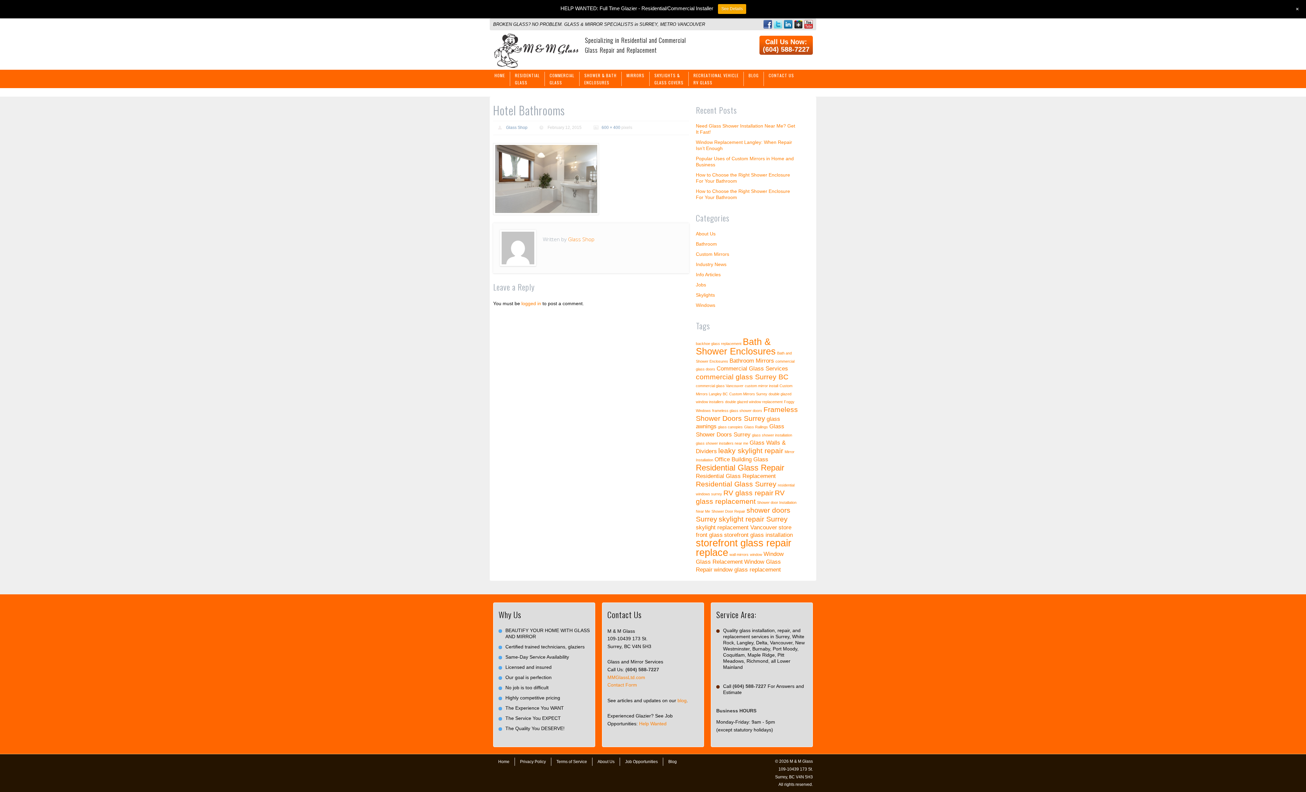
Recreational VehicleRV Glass (716, 78)
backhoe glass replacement (718, 344)
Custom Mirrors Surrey (748, 394)
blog (682, 700)
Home (500, 75)
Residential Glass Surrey (736, 484)
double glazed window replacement (754, 402)
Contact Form (622, 685)
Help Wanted (653, 723)
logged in (531, 303)
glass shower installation (772, 435)
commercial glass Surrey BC (742, 377)
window (756, 554)
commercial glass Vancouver (719, 386)
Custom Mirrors (712, 254)
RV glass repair (748, 493)
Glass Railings (756, 427)
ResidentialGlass (527, 78)
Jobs (701, 284)
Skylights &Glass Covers (669, 78)
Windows (705, 305)
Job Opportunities (641, 761)
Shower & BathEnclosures (600, 78)
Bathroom (706, 244)
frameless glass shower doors (737, 411)
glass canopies (730, 427)
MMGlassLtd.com (626, 677)
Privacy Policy (533, 761)
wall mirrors (739, 554)
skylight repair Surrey (753, 519)
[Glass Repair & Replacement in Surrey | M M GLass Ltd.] (535, 37)
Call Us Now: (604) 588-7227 (786, 45)
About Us (706, 233)
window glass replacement (747, 569)
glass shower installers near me (722, 443)
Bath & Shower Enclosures (736, 347)
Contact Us (781, 75)
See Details (732, 8)
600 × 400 (611, 127)
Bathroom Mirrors (752, 361)
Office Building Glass (741, 459)
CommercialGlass (562, 78)
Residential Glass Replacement (736, 476)
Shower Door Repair (728, 511)
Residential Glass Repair (740, 467)
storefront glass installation (758, 535)
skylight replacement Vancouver (736, 527)
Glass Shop (517, 127)
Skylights (705, 295)
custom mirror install (761, 386)
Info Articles (708, 274)
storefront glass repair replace (743, 547)
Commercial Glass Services (752, 368)
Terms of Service (571, 761)
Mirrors (635, 75)
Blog (754, 75)
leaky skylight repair (750, 451)
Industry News (711, 264)
